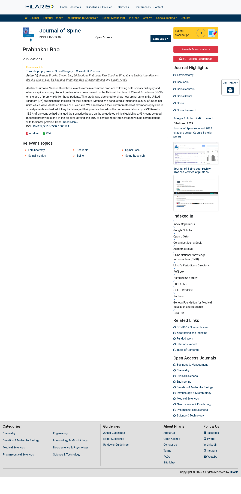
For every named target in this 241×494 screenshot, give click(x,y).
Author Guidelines (114, 433)
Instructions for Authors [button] (81, 18)
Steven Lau (65, 75)
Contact (158, 7)
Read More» (70, 122)
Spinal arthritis (37, 155)
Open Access (172, 439)
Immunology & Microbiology (70, 440)
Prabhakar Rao (98, 75)
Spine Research (135, 155)
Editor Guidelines (113, 439)
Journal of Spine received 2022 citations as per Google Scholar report (192, 133)
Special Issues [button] (165, 18)
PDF (48, 133)
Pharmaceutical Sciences (18, 454)
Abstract (34, 133)
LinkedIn (211, 444)
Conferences (143, 7)
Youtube (212, 456)
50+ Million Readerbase (197, 59)
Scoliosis (82, 150)
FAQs (167, 456)
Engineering (60, 433)
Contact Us (170, 444)
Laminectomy (36, 150)
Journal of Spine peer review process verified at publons (192, 170)
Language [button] (159, 38)
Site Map (169, 462)
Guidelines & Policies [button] (99, 7)
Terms (167, 450)
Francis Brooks (48, 75)
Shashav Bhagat (118, 75)
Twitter (210, 439)
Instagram (212, 450)
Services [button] (124, 7)
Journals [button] (75, 7)
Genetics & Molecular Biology (21, 440)
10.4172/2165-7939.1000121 (50, 126)
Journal (34, 18)
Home (64, 7)
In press (134, 18)
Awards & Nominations (196, 49)
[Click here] (39, 7)
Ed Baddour (81, 75)
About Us (169, 433)
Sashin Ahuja (142, 75)
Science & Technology (66, 454)
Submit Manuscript (113, 18)
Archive (147, 18)
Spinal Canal (132, 150)
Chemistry (9, 433)
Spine (80, 155)
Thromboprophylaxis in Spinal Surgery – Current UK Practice (63, 71)
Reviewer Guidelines (116, 444)
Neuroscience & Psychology (70, 447)
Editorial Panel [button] (52, 18)
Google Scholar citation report (193, 118)
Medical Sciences (14, 447)
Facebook (212, 433)
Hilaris (234, 472)
